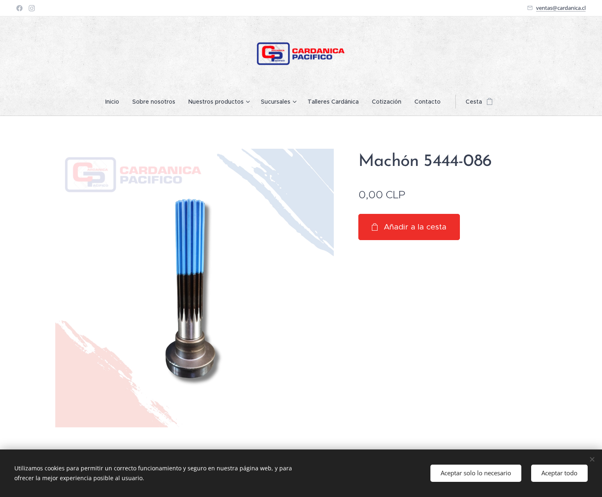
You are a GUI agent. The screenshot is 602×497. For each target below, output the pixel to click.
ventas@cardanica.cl (561, 7)
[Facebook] (19, 8)
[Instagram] (32, 8)
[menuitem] (115, 101)
